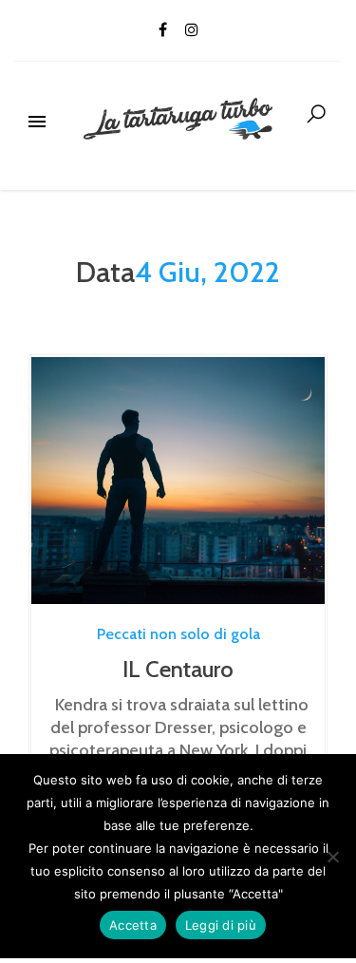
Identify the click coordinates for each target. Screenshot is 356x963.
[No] (332, 856)
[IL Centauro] (178, 480)
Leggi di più (220, 925)
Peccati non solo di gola (178, 634)
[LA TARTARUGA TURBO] (178, 114)
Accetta (133, 925)
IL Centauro (178, 669)
